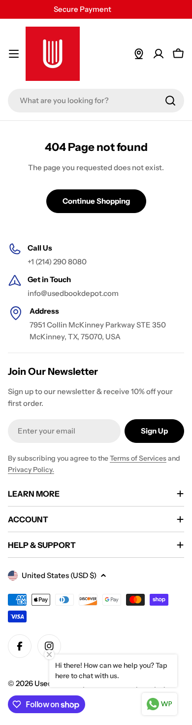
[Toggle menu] (14, 54)
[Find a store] (139, 54)
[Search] (170, 101)
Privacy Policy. (31, 469)
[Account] (158, 54)
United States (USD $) (59, 575)
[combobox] (96, 100)
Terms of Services (138, 458)
